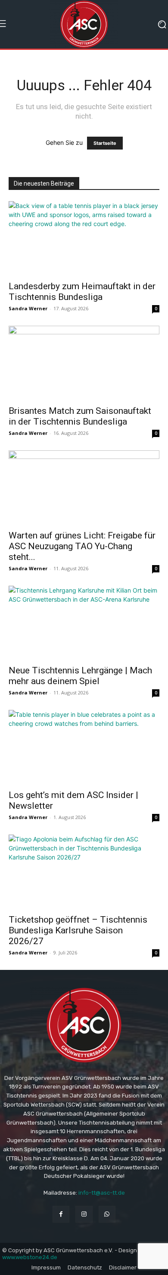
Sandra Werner (28, 308)
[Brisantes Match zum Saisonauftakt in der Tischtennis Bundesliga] (84, 363)
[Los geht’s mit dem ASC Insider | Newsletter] (84, 747)
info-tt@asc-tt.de (101, 1192)
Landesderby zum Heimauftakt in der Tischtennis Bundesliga (82, 291)
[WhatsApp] (107, 1214)
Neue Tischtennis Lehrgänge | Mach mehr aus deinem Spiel (80, 675)
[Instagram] (83, 1214)
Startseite (104, 143)
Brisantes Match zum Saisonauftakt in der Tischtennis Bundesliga (80, 416)
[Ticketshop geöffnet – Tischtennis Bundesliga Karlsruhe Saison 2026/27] (84, 872)
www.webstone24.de (29, 1257)
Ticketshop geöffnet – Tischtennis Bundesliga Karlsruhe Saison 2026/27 (78, 930)
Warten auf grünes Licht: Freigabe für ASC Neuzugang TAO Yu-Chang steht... (82, 546)
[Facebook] (61, 1214)
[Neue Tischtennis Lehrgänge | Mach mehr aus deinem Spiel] (84, 623)
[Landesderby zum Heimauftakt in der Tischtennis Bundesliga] (84, 238)
